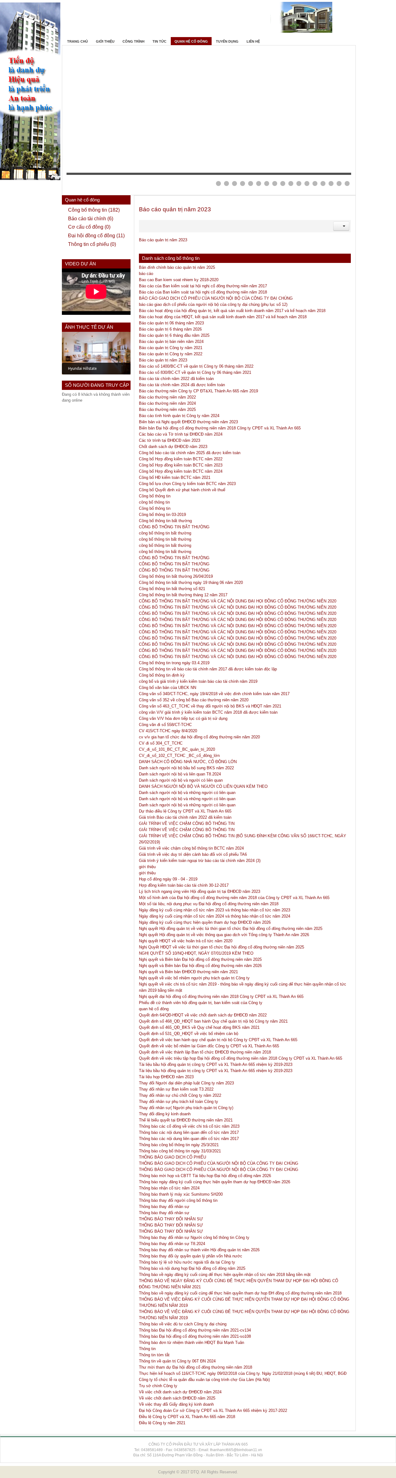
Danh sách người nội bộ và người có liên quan (181, 780)
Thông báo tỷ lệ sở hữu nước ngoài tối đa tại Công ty (187, 1262)
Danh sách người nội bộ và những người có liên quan (187, 792)
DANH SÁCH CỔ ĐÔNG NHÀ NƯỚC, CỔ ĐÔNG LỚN (188, 761)
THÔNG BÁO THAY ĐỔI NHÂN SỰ (171, 1219)
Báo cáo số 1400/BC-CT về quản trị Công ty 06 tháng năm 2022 (196, 366)
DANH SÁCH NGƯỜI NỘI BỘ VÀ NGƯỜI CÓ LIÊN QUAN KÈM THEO (203, 786)
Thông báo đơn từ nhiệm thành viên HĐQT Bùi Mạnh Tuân (191, 1342)
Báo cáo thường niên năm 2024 (167, 403)
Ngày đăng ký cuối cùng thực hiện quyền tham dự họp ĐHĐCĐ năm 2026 (205, 922)
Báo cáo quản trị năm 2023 (175, 209)
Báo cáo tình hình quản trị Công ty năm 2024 (179, 415)
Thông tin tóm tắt (154, 1355)
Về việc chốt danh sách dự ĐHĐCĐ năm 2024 (180, 1392)
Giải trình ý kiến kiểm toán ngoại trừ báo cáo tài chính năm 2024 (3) (199, 860)
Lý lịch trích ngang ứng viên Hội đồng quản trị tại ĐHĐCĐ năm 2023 (199, 891)
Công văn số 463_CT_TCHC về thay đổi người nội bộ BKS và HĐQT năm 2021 (210, 706)
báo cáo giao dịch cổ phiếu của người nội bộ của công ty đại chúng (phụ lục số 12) (213, 304)
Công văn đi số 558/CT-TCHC (165, 724)
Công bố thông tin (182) (94, 210)
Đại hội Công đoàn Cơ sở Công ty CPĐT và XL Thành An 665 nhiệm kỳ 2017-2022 (213, 1410)
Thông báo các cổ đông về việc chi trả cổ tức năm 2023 (189, 1126)
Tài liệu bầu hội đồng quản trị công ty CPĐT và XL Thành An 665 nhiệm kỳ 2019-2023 (215, 1064)
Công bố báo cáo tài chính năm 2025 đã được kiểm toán (189, 452)
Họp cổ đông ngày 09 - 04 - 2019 (168, 879)
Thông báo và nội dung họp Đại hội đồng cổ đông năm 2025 (192, 1268)
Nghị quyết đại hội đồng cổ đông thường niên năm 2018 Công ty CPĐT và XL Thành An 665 (221, 996)
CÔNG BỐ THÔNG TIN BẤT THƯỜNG (174, 527)
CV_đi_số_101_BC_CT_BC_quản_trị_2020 (177, 749)
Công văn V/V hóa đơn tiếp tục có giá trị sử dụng (183, 718)
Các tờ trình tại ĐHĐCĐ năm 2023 (169, 440)
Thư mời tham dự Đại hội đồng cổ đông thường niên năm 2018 (195, 1367)
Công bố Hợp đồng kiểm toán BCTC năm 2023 (180, 465)
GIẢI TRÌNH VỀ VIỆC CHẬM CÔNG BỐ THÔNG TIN (187, 823)
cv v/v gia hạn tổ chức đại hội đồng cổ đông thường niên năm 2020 (199, 737)
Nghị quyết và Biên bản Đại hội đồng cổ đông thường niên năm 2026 (200, 965)
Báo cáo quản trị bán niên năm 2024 (171, 341)
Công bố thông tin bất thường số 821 (172, 588)
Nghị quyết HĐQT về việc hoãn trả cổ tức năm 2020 (185, 941)
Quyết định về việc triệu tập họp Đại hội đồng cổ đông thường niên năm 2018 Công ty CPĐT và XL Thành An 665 (240, 1058)
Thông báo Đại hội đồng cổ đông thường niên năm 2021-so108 (195, 1336)
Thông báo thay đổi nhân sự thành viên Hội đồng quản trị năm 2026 (199, 1250)
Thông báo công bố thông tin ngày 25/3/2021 (179, 1144)
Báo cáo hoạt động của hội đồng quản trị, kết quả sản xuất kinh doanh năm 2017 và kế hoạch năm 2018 (232, 310)
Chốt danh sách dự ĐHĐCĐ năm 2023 (173, 446)
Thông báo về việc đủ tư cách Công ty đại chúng (182, 1324)
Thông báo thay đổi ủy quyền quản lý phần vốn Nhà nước (190, 1256)
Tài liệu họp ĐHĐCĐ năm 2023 (166, 1077)
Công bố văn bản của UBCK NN (167, 687)
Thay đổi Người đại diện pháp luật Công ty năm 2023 (186, 1083)
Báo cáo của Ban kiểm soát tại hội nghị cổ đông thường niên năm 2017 (203, 286)
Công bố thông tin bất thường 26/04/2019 (176, 576)
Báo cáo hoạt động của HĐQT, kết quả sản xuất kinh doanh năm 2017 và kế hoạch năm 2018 (223, 317)
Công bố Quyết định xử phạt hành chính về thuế (182, 490)
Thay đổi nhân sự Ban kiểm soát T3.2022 (176, 1089)
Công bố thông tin (154, 496)
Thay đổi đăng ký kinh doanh (165, 1114)
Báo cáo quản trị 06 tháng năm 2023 (171, 323)
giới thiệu (147, 866)
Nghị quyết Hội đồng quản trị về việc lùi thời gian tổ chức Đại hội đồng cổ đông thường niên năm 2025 (230, 928)
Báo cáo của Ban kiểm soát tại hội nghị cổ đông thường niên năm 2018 (203, 292)
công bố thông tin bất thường (165, 533)
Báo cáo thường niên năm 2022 (167, 397)
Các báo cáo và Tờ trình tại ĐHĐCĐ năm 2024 (180, 434)
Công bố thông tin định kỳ (162, 675)
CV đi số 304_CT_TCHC (161, 743)
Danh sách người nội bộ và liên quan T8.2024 (180, 774)
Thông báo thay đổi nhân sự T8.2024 (172, 1243)
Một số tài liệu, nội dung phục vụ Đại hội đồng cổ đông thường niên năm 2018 (208, 904)
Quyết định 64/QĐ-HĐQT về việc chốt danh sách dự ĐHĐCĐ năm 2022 (203, 1015)
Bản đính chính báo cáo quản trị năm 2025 (177, 267)
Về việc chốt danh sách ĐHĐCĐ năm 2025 (177, 1398)
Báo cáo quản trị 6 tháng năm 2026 (170, 329)
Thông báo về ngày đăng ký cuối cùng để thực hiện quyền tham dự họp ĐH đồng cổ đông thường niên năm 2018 (240, 1293)
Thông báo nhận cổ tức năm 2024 (169, 1188)
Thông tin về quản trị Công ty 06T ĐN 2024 (177, 1361)
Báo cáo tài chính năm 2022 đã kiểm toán (176, 378)
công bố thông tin (154, 502)
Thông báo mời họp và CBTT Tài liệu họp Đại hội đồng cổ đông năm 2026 (205, 1175)
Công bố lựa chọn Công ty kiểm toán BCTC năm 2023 (187, 483)
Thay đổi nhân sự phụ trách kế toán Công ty (178, 1101)
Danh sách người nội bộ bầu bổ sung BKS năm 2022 (186, 768)
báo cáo (146, 273)
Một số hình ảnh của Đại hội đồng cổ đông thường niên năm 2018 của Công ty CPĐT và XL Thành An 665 (234, 897)
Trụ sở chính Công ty (158, 1385)
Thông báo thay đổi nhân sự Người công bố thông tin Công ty (194, 1237)
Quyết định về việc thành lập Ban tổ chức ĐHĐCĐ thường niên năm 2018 (205, 1052)
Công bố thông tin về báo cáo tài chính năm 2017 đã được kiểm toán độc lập (208, 669)
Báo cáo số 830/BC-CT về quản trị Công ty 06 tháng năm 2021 (195, 372)
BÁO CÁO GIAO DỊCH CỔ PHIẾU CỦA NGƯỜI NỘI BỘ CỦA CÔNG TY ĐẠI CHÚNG (216, 298)
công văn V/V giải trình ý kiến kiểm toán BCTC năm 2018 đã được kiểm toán (208, 712)
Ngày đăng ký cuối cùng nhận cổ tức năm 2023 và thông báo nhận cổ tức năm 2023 (214, 910)
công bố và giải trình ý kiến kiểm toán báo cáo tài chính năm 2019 (198, 681)
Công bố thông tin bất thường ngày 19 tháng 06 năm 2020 (191, 582)
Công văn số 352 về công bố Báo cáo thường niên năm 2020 (193, 700)
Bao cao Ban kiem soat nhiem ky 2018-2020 (178, 279)
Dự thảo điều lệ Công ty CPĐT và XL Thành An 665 (185, 811)
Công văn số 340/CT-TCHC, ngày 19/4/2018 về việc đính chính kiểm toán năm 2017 (214, 693)
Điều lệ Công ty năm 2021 (162, 1423)
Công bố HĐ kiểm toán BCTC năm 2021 (174, 477)
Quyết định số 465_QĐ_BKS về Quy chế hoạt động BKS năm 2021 (199, 1027)
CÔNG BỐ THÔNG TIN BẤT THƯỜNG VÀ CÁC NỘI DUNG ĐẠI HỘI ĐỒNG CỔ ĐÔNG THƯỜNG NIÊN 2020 (237, 613)
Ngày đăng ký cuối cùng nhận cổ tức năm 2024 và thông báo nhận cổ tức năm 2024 (214, 916)
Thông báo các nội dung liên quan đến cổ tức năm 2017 (189, 1132)
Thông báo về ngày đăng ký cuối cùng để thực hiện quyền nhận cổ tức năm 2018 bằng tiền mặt (225, 1274)
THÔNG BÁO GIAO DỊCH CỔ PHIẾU (172, 1157)
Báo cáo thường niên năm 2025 (167, 409)
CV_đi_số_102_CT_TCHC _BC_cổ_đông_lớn (179, 755)
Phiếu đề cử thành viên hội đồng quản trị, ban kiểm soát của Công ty (200, 1002)
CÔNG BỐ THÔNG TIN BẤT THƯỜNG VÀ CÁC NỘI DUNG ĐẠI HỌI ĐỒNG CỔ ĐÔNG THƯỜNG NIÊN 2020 (237, 601)
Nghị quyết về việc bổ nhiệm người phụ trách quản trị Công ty (194, 978)
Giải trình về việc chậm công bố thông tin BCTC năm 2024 (191, 848)
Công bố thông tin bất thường (165, 520)
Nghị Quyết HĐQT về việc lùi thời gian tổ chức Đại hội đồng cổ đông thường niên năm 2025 (221, 947)
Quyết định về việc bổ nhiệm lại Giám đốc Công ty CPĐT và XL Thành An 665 (209, 1046)
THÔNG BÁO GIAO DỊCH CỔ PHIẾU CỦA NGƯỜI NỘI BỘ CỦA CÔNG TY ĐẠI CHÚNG (218, 1163)
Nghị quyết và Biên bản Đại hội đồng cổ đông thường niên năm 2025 (200, 959)
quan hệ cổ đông (154, 1009)
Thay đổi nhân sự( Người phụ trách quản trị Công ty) (186, 1107)
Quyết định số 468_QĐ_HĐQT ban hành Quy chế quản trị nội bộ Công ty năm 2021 (213, 1021)
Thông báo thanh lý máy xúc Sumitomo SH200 (181, 1194)
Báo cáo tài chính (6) (90, 218)
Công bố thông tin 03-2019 (162, 514)
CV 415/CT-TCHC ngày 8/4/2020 (168, 730)
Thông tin (147, 1348)
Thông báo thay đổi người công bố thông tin (178, 1200)
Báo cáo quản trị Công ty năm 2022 (170, 354)
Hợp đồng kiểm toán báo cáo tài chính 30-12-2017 (184, 885)
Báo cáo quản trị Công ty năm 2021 (170, 347)
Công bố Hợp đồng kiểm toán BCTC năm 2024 (180, 471)
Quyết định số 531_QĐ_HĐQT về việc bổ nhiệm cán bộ (188, 1033)
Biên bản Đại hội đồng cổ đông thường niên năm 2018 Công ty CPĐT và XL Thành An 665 (220, 428)
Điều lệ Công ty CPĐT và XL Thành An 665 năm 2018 (187, 1416)
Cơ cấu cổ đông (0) (89, 227)
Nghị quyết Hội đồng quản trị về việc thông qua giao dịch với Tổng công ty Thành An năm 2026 (224, 934)
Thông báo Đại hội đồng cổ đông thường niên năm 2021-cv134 (195, 1330)
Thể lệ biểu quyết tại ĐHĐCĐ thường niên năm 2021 (186, 1120)
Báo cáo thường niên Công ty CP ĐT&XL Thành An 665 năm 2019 (198, 391)
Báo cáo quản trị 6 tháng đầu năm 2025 (174, 335)
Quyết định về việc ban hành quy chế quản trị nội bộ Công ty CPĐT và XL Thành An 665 (218, 1039)
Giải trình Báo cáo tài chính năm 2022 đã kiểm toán (185, 817)
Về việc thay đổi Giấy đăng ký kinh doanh (176, 1404)
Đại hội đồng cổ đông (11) (96, 235)
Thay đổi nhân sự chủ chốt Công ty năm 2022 (180, 1095)
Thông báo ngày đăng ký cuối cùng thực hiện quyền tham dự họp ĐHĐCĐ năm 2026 (214, 1182)
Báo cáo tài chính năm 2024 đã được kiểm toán (182, 384)
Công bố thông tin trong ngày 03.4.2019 (174, 663)
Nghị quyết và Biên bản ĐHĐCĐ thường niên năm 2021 (188, 971)
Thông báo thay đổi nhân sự (164, 1206)
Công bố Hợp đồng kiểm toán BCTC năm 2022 (180, 459)
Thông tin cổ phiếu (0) (92, 244)
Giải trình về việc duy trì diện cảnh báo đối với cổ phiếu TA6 (193, 854)
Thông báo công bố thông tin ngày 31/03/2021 (180, 1151)
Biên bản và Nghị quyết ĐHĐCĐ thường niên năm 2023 (188, 422)
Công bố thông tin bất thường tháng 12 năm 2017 (183, 595)
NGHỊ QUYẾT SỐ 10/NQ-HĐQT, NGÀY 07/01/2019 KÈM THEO (196, 953)
